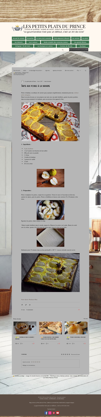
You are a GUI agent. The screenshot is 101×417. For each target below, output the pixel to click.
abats (24, 70)
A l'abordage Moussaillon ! (35, 70)
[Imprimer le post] (30, 305)
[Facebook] (46, 412)
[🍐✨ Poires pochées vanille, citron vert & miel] (76, 328)
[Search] (62, 49)
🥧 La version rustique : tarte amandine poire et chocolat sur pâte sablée (50, 338)
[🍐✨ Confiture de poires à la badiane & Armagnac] (24, 328)
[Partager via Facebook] (22, 305)
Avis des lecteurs (60, 398)
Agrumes (47, 70)
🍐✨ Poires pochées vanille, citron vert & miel (76, 338)
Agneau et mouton (57, 70)
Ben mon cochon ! (69, 70)
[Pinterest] (53, 412)
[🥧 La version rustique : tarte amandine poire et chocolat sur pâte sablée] (50, 328)
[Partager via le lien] (26, 305)
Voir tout (86, 318)
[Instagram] (49, 412)
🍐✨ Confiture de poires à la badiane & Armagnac (24, 338)
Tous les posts (16, 70)
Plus (78, 70)
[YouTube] (57, 412)
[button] (30, 38)
